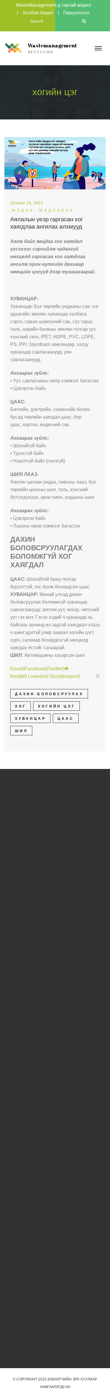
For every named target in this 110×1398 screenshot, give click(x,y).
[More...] (67, 668)
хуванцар (30, 719)
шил (21, 731)
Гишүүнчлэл (76, 12)
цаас (65, 719)
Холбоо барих (38, 12)
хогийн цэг (56, 706)
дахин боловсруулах (49, 694)
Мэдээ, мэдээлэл (43, 210)
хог (20, 706)
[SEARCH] (84, 21)
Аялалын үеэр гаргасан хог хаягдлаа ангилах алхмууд (46, 223)
